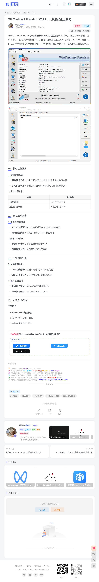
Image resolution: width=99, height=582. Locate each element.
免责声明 (28, 566)
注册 (58, 509)
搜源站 (17, 24)
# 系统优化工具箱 (69, 396)
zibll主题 (40, 569)
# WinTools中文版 (53, 396)
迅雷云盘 (61, 345)
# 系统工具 (25, 396)
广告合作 (56, 370)
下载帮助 (28, 370)
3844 (28, 430)
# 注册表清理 (38, 396)
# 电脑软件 (14, 396)
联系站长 (53, 377)
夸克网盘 (23, 345)
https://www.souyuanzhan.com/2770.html (53, 380)
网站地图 (37, 566)
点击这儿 (25, 368)
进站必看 (47, 370)
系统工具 (26, 12)
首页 (8, 12)
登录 (43, 509)
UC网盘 (23, 351)
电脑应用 (16, 12)
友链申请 (18, 566)
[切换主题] (93, 559)
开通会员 (81, 4)
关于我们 (47, 566)
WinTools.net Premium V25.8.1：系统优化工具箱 (39, 19)
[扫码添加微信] (93, 554)
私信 (87, 26)
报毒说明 (37, 370)
